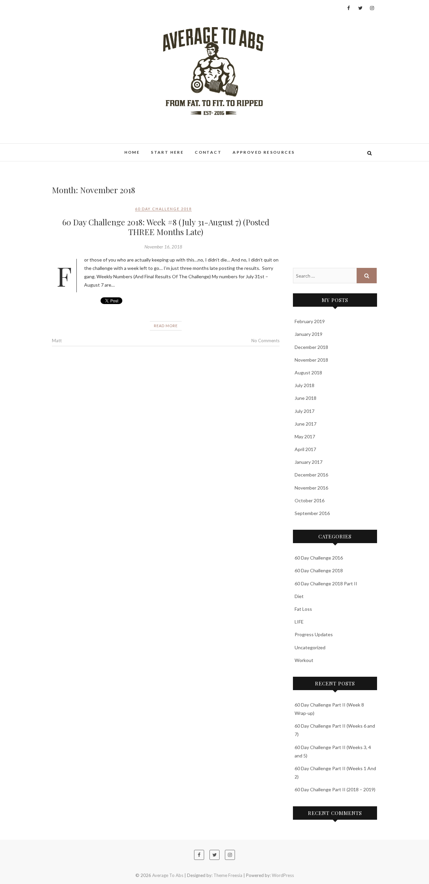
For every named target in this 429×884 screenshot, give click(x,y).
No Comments (265, 340)
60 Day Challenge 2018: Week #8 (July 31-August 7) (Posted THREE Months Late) (165, 227)
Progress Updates (314, 634)
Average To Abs (79, 148)
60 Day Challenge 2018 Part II (326, 583)
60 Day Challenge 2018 (163, 209)
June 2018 (305, 398)
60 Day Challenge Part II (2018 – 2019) (335, 789)
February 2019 (310, 321)
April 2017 (305, 449)
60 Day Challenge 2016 (319, 558)
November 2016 (311, 488)
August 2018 (308, 372)
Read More (166, 325)
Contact (208, 152)
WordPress (283, 875)
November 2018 (311, 360)
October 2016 (309, 500)
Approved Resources (264, 152)
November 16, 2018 (163, 246)
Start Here (167, 152)
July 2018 (304, 385)
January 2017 (308, 462)
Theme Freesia (227, 875)
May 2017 (305, 436)
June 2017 (305, 424)
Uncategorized (310, 647)
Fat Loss (303, 609)
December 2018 (311, 347)
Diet (299, 596)
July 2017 (304, 411)
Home (132, 152)
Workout (304, 660)
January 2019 (308, 334)
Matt (57, 340)
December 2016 (311, 474)
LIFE (299, 621)
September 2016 (312, 513)
